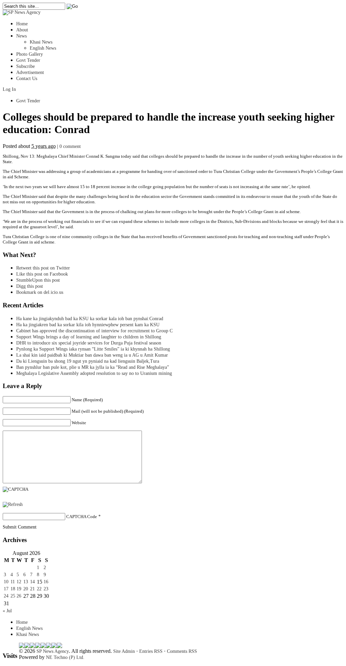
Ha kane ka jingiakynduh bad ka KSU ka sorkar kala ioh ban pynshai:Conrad (89, 318)
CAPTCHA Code (81, 516)
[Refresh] (13, 504)
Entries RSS (151, 651)
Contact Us (26, 78)
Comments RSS (182, 651)
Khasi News (41, 42)
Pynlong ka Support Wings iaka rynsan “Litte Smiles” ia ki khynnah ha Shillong (93, 349)
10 (6, 581)
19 (19, 588)
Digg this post (29, 286)
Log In (9, 89)
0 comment (70, 146)
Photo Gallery (29, 54)
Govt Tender (28, 60)
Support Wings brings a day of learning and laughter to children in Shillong (88, 336)
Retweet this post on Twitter (43, 268)
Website (79, 422)
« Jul (7, 610)
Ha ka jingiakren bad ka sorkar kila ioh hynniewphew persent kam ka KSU (87, 324)
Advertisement (30, 72)
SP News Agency (52, 651)
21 (32, 588)
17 (6, 588)
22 (39, 588)
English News (43, 48)
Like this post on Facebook (42, 274)
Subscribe (25, 66)
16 (46, 581)
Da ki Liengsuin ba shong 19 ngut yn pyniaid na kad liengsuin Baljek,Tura (87, 361)
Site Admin (124, 651)
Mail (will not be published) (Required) (108, 411)
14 (32, 581)
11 (12, 581)
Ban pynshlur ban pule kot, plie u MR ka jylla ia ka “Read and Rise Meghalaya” (92, 367)
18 (12, 588)
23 (46, 588)
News (21, 36)
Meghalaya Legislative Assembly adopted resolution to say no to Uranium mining (94, 373)
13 (25, 581)
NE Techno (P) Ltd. (65, 657)
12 (19, 581)
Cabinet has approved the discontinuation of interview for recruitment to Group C (94, 330)
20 (25, 588)
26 (19, 595)
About (22, 29)
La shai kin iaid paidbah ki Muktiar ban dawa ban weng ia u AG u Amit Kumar (92, 355)
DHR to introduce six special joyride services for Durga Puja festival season (88, 342)
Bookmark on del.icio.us (39, 292)
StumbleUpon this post (38, 280)
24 (6, 595)
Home (22, 23)
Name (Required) (87, 399)
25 (12, 595)
